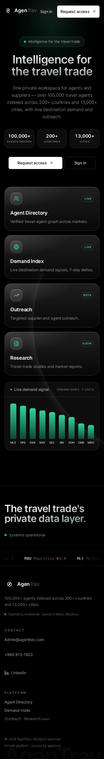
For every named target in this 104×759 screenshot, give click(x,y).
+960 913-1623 (18, 654)
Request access (75, 11)
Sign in (46, 11)
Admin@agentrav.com (24, 639)
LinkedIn (18, 672)
